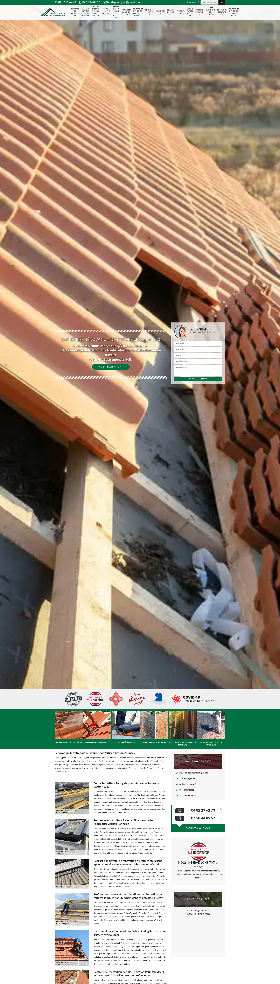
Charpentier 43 (160, 12)
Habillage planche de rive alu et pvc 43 (85, 12)
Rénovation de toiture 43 (149, 12)
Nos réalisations (111, 366)
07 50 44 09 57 (91, 2)
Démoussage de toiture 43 (221, 12)
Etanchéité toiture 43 (180, 12)
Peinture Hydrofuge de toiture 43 (106, 12)
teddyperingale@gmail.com (124, 2)
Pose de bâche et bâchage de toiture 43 (116, 12)
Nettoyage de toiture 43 (199, 12)
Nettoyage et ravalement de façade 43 (126, 12)
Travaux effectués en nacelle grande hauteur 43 (95, 12)
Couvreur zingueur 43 (170, 12)
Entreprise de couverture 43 (74, 12)
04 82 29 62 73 (67, 2)
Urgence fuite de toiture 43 (190, 12)
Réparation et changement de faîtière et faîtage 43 (138, 12)
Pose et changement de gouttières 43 (210, 12)
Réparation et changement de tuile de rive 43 (234, 12)
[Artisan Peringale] (53, 12)
